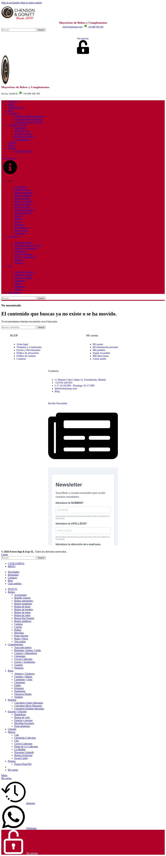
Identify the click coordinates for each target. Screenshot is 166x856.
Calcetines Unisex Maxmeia (28, 122)
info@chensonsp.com (72, 27)
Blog (57, 391)
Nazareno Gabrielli (24, 752)
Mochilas (19, 224)
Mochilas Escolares (24, 136)
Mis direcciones (101, 356)
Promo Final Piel (22, 151)
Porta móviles (21, 227)
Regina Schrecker (23, 755)
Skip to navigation (11, 2)
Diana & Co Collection (26, 746)
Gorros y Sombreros (24, 257)
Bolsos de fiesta (22, 198)
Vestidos (18, 289)
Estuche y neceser (23, 133)
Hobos (17, 221)
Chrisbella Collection (25, 737)
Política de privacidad (28, 353)
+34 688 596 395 (95, 27)
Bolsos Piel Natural (24, 210)
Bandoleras (20, 128)
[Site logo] (18, 19)
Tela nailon (20, 233)
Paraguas (19, 263)
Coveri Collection (23, 254)
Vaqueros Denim (22, 694)
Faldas (17, 283)
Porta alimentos (22, 139)
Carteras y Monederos (25, 248)
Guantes (18, 260)
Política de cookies (26, 356)
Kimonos (19, 688)
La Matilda (19, 749)
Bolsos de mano (22, 204)
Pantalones (19, 286)
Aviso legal (22, 344)
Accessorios (20, 186)
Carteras (18, 216)
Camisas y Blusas (23, 277)
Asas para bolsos (22, 242)
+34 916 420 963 (63, 382)
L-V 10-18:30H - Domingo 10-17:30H (75, 385)
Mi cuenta (98, 344)
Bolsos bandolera (23, 195)
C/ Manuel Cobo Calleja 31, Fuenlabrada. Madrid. (80, 379)
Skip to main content (31, 2)
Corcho (18, 218)
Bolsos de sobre (22, 207)
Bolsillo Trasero (22, 189)
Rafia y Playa (21, 230)
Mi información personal (105, 347)
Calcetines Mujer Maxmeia (28, 119)
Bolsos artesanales (23, 192)
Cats (16, 735)
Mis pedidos (99, 350)
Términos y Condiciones (29, 347)
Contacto (21, 358)
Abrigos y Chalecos (24, 272)
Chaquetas (19, 280)
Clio (16, 740)
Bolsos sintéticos (22, 213)
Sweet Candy (21, 758)
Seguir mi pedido (101, 353)
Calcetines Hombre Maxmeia (29, 116)
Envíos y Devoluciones (28, 350)
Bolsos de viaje (22, 130)
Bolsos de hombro (23, 201)
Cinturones (19, 251)
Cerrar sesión (99, 358)
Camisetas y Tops (23, 275)
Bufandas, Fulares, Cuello (27, 245)
